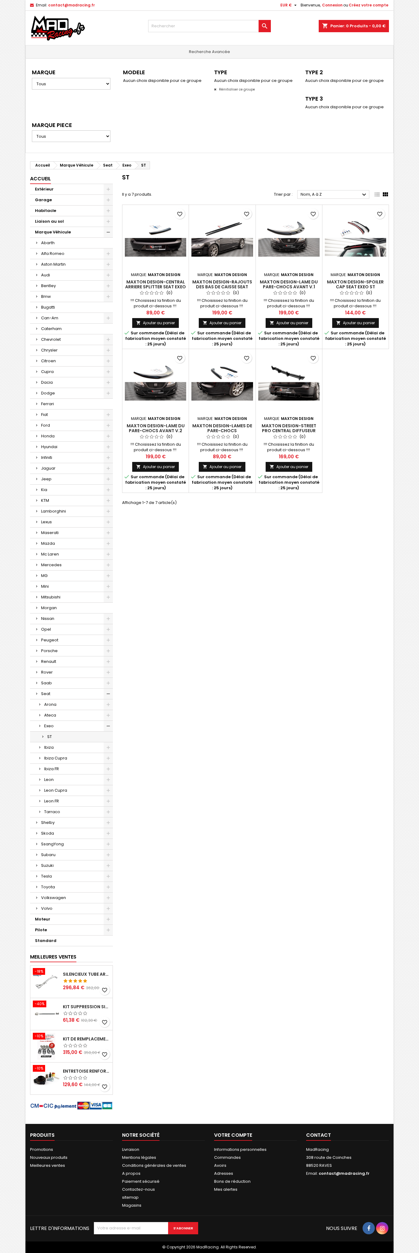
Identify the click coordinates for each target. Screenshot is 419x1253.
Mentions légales (139, 1157)
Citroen (48, 361)
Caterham (51, 329)
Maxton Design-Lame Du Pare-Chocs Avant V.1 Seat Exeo (289, 287)
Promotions (41, 1149)
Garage (43, 200)
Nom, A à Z (334, 194)
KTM (45, 500)
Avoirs (220, 1165)
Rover (47, 672)
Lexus (46, 522)
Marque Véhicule (53, 232)
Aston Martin (53, 264)
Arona (50, 704)
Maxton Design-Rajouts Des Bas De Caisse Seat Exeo (222, 287)
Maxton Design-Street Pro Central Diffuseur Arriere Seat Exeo (289, 431)
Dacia (47, 382)
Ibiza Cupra (55, 758)
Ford (45, 425)
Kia (44, 490)
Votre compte (233, 1135)
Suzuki (47, 865)
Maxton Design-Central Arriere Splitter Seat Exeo (155, 284)
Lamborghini (53, 511)
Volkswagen (53, 898)
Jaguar (48, 468)
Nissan (47, 618)
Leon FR (51, 801)
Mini (45, 586)
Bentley (48, 286)
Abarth (48, 243)
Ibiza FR (51, 769)
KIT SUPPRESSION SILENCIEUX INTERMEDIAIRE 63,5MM (86, 1006)
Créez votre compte (368, 5)
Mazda (48, 543)
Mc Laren (50, 554)
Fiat (44, 414)
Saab (46, 683)
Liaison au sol (49, 221)
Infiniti (46, 457)
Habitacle (45, 210)
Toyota (48, 887)
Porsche (49, 651)
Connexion (332, 5)
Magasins (131, 1205)
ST (49, 737)
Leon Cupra (55, 790)
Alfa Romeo (52, 253)
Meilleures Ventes (53, 956)
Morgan (49, 608)
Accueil (40, 178)
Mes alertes (225, 1189)
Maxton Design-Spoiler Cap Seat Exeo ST (355, 284)
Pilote (41, 930)
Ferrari (47, 404)
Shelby (48, 822)
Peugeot (49, 640)
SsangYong (52, 844)
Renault (48, 661)
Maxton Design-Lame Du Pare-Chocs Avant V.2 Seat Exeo (156, 431)
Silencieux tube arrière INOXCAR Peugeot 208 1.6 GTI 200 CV (86, 974)
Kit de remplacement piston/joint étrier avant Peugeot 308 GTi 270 (86, 1038)
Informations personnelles (240, 1149)
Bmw (46, 296)
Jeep (46, 479)
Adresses (223, 1173)
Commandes (227, 1157)
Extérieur (44, 189)
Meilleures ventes (47, 1165)
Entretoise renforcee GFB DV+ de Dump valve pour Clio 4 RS (86, 1071)
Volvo (46, 908)
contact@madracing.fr (71, 5)
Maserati (50, 533)
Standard (45, 941)
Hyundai (49, 447)
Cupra (47, 372)
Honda (48, 436)
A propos (131, 1173)
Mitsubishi (50, 597)
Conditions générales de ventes (154, 1165)
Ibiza (49, 747)
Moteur (42, 919)
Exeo (49, 726)
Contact (318, 1135)
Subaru (48, 855)
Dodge (48, 393)
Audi (45, 275)
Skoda (47, 833)
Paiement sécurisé (141, 1181)
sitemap (130, 1197)
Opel (46, 629)
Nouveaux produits (48, 1157)
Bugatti (48, 307)
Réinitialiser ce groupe (236, 89)
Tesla (46, 876)
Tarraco (52, 812)
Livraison (130, 1149)
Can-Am (49, 318)
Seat (45, 694)
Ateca (50, 715)
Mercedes (51, 565)
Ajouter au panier (155, 322)
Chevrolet (51, 339)
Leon (49, 779)
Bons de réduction (232, 1181)
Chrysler (49, 350)
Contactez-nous (138, 1189)
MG (44, 575)
